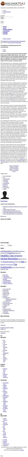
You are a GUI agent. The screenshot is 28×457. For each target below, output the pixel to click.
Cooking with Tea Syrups (9, 209)
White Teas (6, 294)
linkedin (12, 327)
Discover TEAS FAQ (7, 283)
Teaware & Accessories (8, 310)
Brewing (22, 251)
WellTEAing (8, 300)
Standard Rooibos (5, 406)
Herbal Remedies (10, 258)
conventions (6, 183)
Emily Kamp (18, 42)
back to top (3, 216)
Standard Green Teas (5, 403)
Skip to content (7, 38)
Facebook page (21, 160)
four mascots (9, 93)
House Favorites (7, 309)
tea (4, 177)
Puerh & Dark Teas (7, 303)
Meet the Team (7, 282)
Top (2, 455)
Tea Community (7, 176)
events (4, 189)
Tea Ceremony (9, 264)
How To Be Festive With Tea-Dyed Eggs (12, 214)
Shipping (5, 445)
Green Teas (6, 292)
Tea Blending (6, 179)
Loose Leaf (17, 262)
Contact (5, 439)
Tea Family (5, 182)
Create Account (7, 11)
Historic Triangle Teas (5, 393)
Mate (4, 307)
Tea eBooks (6, 313)
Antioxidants (16, 251)
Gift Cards (5, 312)
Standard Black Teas (5, 398)
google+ (7, 327)
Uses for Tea (4, 269)
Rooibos (5, 296)
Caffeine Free (6, 304)
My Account (5, 422)
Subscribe (3, 325)
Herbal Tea (22, 259)
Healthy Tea (7, 255)
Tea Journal (11, 42)
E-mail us (21, 450)
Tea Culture (15, 267)
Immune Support (8, 262)
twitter (2, 329)
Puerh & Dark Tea (5, 370)
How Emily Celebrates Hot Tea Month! (12, 212)
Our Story (5, 275)
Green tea (17, 253)
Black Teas (5, 290)
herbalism (18, 255)
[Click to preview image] (13, 41)
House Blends (6, 297)
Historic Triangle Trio (11, 299)
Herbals (5, 306)
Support (5, 441)
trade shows (6, 187)
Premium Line (6, 302)
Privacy (5, 442)
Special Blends (5, 386)
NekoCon (18, 95)
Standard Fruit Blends (5, 410)
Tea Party (5, 180)
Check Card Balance (5, 436)
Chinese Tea (4, 253)
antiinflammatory (6, 251)
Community (11, 253)
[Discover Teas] (13, 5)
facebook (3, 327)
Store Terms (6, 444)
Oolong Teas (6, 293)
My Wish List (4, 428)
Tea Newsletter (7, 280)
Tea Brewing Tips (7, 277)
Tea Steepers (5, 373)
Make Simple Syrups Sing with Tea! (11, 211)
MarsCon (12, 98)
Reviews (5, 279)
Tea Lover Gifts (7, 289)
